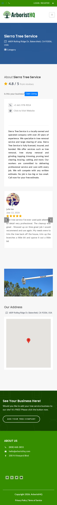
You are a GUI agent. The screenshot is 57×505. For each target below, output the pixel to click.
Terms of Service (35, 501)
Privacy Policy (21, 501)
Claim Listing (31, 94)
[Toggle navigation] (52, 14)
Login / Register (41, 3)
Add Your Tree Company (21, 419)
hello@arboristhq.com (19, 451)
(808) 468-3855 (16, 447)
